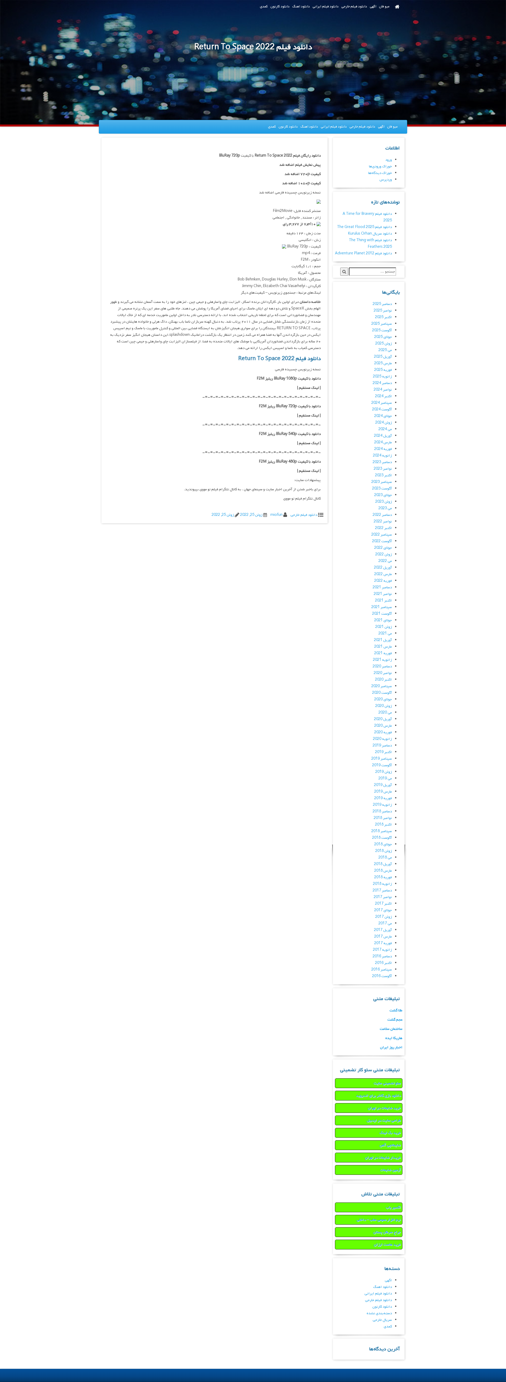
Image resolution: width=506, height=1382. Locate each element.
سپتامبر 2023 (381, 482)
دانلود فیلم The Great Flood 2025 (364, 227)
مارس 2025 (383, 363)
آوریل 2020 (383, 719)
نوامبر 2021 (383, 594)
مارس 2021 (383, 647)
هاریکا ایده (393, 1038)
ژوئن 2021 (383, 627)
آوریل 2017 (383, 930)
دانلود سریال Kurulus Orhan (370, 234)
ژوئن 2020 (383, 706)
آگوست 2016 (382, 976)
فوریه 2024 (383, 449)
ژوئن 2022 (383, 554)
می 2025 (385, 350)
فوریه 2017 (383, 943)
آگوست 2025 (382, 330)
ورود (388, 160)
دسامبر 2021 (382, 587)
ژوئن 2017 (383, 917)
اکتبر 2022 (383, 528)
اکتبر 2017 (383, 904)
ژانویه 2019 (382, 805)
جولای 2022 (383, 548)
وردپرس (386, 180)
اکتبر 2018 (383, 825)
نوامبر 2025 (383, 311)
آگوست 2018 (382, 838)
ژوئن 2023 (383, 502)
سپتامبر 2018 (381, 831)
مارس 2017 (383, 937)
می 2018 (385, 858)
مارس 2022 (383, 574)
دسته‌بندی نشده (379, 1313)
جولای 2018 (383, 844)
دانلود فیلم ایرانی (326, 6)
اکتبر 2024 (383, 396)
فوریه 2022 (383, 581)
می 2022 (385, 561)
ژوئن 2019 (383, 772)
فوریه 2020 (383, 732)
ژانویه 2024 (382, 456)
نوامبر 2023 (383, 469)
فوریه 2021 (383, 653)
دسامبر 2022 (382, 515)
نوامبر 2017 (383, 897)
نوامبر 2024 (383, 390)
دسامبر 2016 (382, 956)
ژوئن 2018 (383, 851)
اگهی (373, 6)
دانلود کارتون (280, 6)
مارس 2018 (383, 871)
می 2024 (385, 429)
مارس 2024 (383, 442)
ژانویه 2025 (382, 377)
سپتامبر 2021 (381, 607)
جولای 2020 (383, 699)
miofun (276, 515)
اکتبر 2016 (383, 963)
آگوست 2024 (382, 409)
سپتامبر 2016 (381, 970)
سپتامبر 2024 (381, 403)
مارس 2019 (383, 792)
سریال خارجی (382, 1320)
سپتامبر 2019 (381, 759)
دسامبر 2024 (382, 383)
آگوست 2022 (382, 541)
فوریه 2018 (383, 877)
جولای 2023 (383, 495)
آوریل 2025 (383, 357)
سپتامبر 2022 (381, 535)
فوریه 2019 (383, 798)
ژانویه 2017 (382, 950)
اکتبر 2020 (383, 680)
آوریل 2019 (383, 785)
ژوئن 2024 (383, 423)
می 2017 (385, 923)
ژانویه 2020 (382, 739)
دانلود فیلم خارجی (354, 6)
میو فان (384, 6)
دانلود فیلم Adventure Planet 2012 (363, 253)
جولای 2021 (383, 620)
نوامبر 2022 (383, 521)
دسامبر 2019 (382, 746)
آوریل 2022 (383, 568)
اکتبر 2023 (383, 475)
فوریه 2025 (383, 370)
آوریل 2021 (383, 640)
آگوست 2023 (382, 489)
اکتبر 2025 (383, 317)
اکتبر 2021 (383, 601)
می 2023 (385, 508)
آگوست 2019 (382, 765)
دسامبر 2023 (382, 462)
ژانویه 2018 (382, 884)
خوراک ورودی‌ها (380, 166)
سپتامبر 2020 (381, 686)
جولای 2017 (383, 910)
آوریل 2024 (383, 436)
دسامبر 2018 (382, 811)
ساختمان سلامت (391, 1029)
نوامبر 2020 (383, 673)
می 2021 (385, 634)
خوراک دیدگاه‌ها (380, 173)
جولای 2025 (383, 337)
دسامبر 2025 (382, 304)
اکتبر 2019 (383, 752)
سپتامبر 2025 (381, 324)
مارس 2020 (383, 726)
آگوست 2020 (382, 693)
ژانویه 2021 (382, 660)
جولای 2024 (383, 416)
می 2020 (385, 713)
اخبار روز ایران (391, 1047)
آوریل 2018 (383, 864)
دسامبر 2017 (382, 891)
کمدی (264, 6)
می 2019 (385, 778)
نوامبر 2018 (383, 818)
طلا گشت (396, 1010)
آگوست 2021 (382, 614)
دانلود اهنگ (301, 6)
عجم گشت (394, 1020)
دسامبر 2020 (382, 666)
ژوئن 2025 (383, 344)
